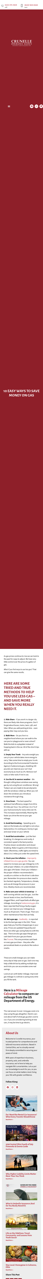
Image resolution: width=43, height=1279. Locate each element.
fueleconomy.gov (28, 903)
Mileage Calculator (15, 992)
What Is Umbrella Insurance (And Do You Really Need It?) (20, 1205)
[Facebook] (31, 106)
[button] (9, 106)
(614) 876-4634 (11, 5)
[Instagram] (36, 106)
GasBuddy (23, 919)
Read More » (9, 1120)
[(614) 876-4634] (2, 6)
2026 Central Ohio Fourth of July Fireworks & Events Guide (19, 1145)
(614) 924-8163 (31, 5)
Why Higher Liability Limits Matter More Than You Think (21, 1175)
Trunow (10, 939)
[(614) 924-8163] (21, 5)
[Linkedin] (41, 106)
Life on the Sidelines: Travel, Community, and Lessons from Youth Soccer (19, 1235)
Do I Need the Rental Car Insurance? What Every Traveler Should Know (21, 1116)
